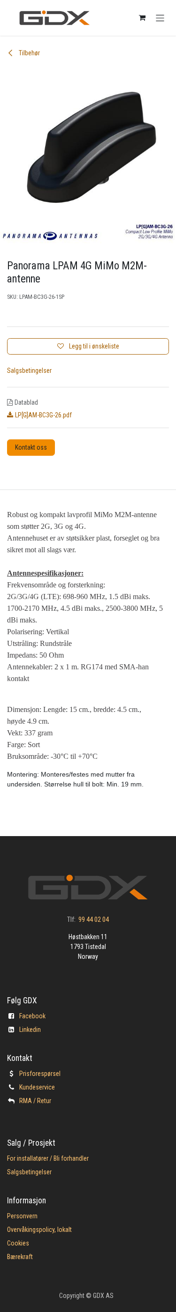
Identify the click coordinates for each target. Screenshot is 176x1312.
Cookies (18, 1243)
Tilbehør (28, 53)
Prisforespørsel (40, 1073)
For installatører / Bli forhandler (48, 1158)
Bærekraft (20, 1256)
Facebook (32, 1016)
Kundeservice (37, 1087)
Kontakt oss (31, 447)
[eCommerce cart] (142, 18)
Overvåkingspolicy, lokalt (39, 1229)
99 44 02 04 (93, 919)
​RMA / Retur (35, 1100)
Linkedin (30, 1029)
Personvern (22, 1216)
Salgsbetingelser (29, 370)
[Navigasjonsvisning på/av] (160, 17)
